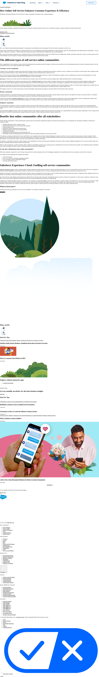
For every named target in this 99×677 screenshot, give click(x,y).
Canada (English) (7, 580)
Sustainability (6, 548)
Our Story (5, 539)
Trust (4, 624)
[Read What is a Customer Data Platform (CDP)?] (8, 355)
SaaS (4, 531)
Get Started (2, 192)
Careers (4, 540)
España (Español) (7, 587)
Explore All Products (7, 530)
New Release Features (8, 555)
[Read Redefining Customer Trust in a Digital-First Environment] (18, 401)
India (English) (6, 602)
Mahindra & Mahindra (18, 98)
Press (4, 541)
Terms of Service (7, 621)
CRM (44, 180)
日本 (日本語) (6, 604)
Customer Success (7, 532)
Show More (49, 485)
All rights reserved (20, 617)
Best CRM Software (7, 546)
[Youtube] (11, 521)
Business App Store (7, 558)
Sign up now (3, 492)
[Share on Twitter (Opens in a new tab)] (4, 42)
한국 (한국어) (6, 610)
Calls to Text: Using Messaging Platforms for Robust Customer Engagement (22, 480)
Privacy (4, 622)
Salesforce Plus (6, 562)
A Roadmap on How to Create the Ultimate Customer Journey (18, 411)
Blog (4, 542)
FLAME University (36, 81)
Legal (4, 549)
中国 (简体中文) (7, 605)
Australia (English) (7, 601)
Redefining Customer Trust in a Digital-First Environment (17, 404)
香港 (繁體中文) (7, 607)
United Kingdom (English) (9, 595)
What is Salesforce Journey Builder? (11, 418)
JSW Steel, (2, 78)
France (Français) (7, 590)
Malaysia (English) (7, 611)
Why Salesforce (6, 527)
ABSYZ (11, 110)
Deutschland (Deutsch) (8, 588)
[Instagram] (77, 510)
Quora (5, 64)
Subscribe (2, 394)
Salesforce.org (6, 545)
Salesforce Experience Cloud (6, 169)
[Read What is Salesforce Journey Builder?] (28, 415)
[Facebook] (11, 510)
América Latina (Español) (9, 577)
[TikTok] (33, 521)
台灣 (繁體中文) (7, 608)
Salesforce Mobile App (8, 556)
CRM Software (6, 560)
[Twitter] (33, 510)
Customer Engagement (5, 7)
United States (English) (8, 582)
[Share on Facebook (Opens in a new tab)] (3, 44)
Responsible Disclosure (8, 623)
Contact (4, 626)
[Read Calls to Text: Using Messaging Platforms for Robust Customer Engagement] (49, 477)
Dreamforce (5, 559)
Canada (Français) (7, 581)
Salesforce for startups (8, 563)
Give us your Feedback (8, 550)
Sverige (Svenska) (7, 594)
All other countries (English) (9, 596)
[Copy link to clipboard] (4, 45)
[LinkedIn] (55, 510)
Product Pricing (6, 534)
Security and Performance (9, 544)
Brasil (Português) (7, 578)
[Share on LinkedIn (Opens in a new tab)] (3, 39)
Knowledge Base (24, 75)
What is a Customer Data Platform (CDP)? (13, 358)
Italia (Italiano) (6, 591)
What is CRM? (6, 528)
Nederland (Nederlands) (8, 592)
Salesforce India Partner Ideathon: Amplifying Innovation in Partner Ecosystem (23, 343)
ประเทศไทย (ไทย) (7, 613)
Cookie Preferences (7, 627)
